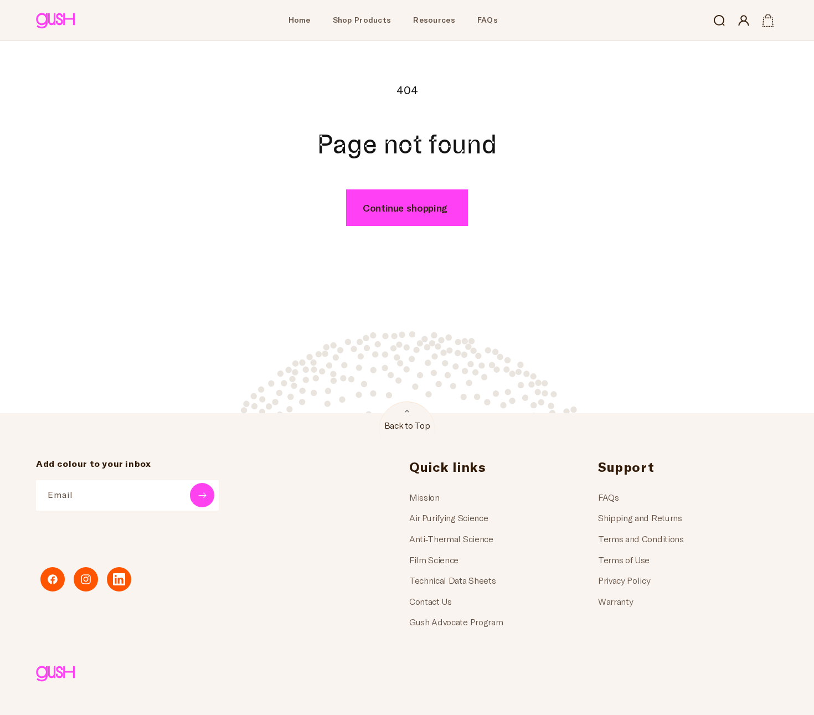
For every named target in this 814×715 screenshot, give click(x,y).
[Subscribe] (202, 495)
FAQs (608, 497)
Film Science (433, 559)
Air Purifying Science (448, 517)
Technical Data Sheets (452, 580)
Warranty (615, 601)
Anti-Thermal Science (451, 538)
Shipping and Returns (640, 517)
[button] (719, 20)
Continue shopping (405, 208)
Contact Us (430, 601)
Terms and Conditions (641, 538)
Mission (424, 497)
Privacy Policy (624, 580)
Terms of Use (624, 559)
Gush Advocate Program (456, 621)
